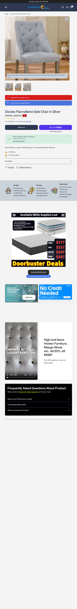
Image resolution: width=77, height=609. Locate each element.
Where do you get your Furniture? (18, 410)
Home (6, 14)
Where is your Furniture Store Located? (20, 399)
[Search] (63, 7)
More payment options (56, 131)
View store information (19, 141)
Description (8, 161)
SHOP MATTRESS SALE (38, 272)
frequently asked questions (29, 392)
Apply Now (28, 297)
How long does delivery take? (17, 405)
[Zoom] (66, 18)
